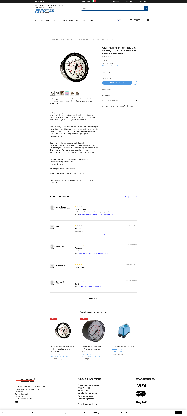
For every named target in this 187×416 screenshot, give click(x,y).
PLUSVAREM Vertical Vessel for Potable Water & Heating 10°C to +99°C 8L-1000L (97, 234)
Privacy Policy (125, 413)
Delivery (111, 63)
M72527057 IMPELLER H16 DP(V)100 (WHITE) (90, 286)
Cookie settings (167, 413)
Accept (178, 413)
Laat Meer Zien (93, 298)
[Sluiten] (184, 412)
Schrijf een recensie (131, 197)
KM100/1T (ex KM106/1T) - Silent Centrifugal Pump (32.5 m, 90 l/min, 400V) (96, 214)
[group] (93, 339)
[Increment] (109, 72)
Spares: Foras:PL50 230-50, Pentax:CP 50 (89, 270)
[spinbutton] (106, 72)
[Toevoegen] (135, 83)
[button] (147, 20)
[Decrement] (104, 72)
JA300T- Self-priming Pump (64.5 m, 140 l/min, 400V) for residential (94, 253)
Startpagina (54, 39)
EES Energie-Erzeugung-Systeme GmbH (30, 386)
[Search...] (146, 8)
